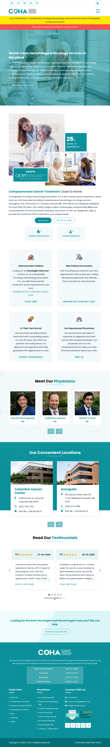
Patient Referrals (71, 236)
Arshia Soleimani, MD (47, 716)
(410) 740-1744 (26, 506)
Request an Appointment (23, 85)
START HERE (31, 301)
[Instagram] (31, 3)
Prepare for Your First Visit (79, 301)
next (100, 570)
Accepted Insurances (20, 709)
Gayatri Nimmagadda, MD (48, 703)
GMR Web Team (93, 742)
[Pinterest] (37, 3)
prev (9, 570)
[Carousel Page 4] (58, 595)
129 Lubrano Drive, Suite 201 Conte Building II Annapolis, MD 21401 (80, 498)
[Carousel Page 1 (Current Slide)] (49, 595)
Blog (12, 713)
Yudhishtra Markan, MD (48, 708)
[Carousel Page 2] (52, 595)
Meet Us (79, 357)
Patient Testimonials (31, 357)
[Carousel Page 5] (61, 595)
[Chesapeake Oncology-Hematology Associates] (23, 11)
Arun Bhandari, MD (46, 697)
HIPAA (13, 722)
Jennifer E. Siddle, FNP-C (49, 729)
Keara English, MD (46, 725)
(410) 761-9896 (65, 220)
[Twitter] (18, 3)
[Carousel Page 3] (55, 595)
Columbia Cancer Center (28, 491)
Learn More (43, 220)
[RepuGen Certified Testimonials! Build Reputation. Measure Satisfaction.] (82, 715)
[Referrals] (98, 3)
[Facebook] (12, 3)
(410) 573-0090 (72, 506)
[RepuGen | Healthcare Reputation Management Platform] (55, 598)
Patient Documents (39, 236)
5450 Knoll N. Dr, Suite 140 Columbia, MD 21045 (31, 500)
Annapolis (69, 489)
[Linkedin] (24, 3)
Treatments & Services (20, 701)
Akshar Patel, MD (45, 712)
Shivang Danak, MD (47, 720)
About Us (14, 697)
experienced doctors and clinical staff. (31, 293)
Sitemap (14, 718)
